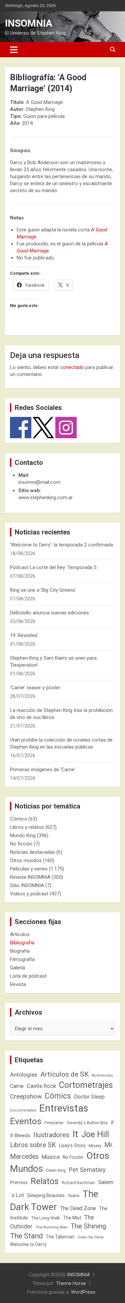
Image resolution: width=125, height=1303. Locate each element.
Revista (18, 984)
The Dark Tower (54, 1200)
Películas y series (29, 869)
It (75, 1134)
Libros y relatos (27, 827)
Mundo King (23, 835)
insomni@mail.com (39, 482)
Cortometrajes (86, 1085)
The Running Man (51, 1227)
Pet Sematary (87, 1169)
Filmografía (22, 959)
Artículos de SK (64, 1074)
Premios (19, 1182)
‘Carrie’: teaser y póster (35, 688)
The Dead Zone (78, 1208)
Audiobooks (102, 1075)
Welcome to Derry (28, 1244)
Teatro (74, 1195)
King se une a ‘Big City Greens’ (43, 590)
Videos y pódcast (29, 894)
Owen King (56, 1170)
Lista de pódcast (28, 976)
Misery (95, 1145)
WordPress (83, 1292)
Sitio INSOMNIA (27, 885)
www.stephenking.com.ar (45, 497)
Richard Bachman (78, 1182)
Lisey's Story (72, 1145)
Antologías (23, 1074)
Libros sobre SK (33, 1145)
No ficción (21, 844)
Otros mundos (26, 860)
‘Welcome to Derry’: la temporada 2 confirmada (61, 545)
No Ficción (73, 1157)
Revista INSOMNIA (30, 877)
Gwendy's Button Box (87, 1122)
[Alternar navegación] (14, 49)
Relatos (45, 1181)
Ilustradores (51, 1135)
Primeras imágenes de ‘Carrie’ (42, 770)
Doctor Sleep (89, 1097)
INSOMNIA (28, 23)
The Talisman (60, 1236)
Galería (17, 968)
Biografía (20, 951)
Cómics (18, 819)
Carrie (17, 1086)
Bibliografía (22, 943)
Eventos (25, 1121)
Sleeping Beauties (46, 1195)
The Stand (26, 1236)
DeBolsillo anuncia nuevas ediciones (49, 613)
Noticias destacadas (32, 852)
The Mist (72, 1217)
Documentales (23, 1110)
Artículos (20, 934)
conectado (72, 367)
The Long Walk (45, 1217)
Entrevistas (63, 1108)
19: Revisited (23, 635)
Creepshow (26, 1096)
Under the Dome (90, 1237)
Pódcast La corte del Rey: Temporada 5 (53, 567)
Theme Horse (71, 1283)
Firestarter (54, 1122)
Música (51, 1156)
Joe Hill (95, 1134)
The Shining (88, 1226)
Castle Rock (41, 1086)
